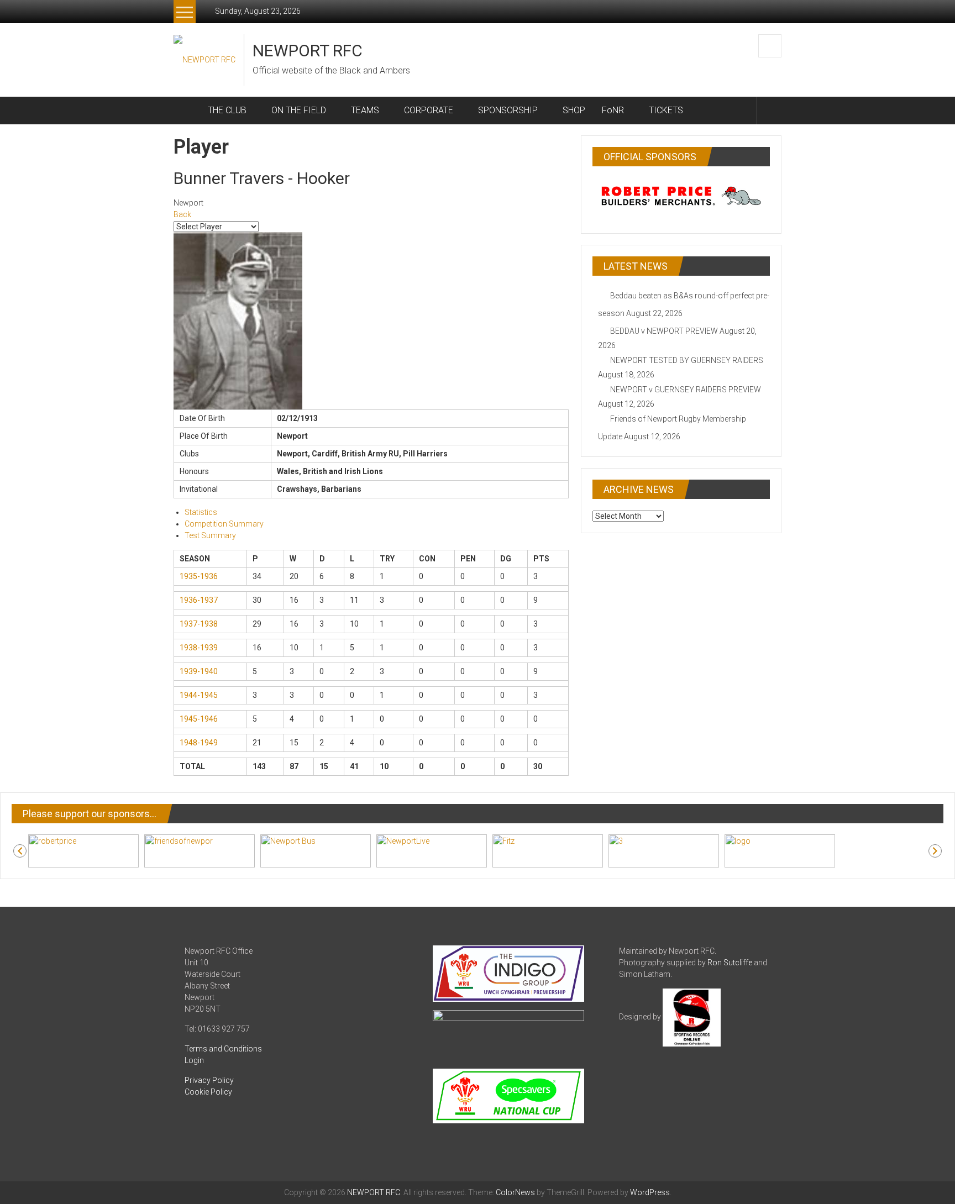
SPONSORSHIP (508, 110)
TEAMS (365, 110)
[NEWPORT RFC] (187, 110)
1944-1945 (199, 695)
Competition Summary (224, 523)
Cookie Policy (208, 1091)
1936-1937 (199, 600)
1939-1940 (199, 671)
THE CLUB (227, 110)
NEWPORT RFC (308, 50)
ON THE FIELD (298, 110)
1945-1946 (199, 718)
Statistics (201, 512)
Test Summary (210, 535)
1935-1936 (199, 576)
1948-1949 (199, 742)
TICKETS (666, 110)
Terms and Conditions (223, 1048)
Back (182, 214)
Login (194, 1060)
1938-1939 (199, 647)
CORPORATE (428, 110)
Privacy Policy (209, 1080)
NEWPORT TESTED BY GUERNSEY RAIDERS (686, 360)
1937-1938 (199, 623)
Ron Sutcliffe (729, 962)
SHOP (574, 110)
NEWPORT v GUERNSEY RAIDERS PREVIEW (685, 389)
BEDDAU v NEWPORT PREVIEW (664, 331)
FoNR (613, 110)
